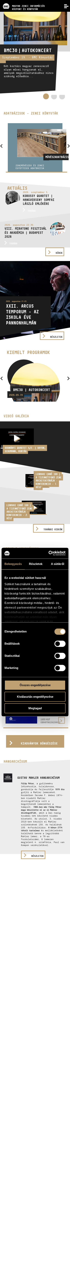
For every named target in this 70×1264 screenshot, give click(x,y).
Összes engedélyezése (35, 685)
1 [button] (46, 96)
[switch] (60, 644)
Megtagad (35, 708)
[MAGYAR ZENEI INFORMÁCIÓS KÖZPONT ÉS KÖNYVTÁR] (22, 1)
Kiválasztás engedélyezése (35, 696)
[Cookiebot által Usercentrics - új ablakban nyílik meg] (49, 553)
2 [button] (54, 98)
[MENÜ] (64, 6)
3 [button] (62, 98)
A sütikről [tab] (57, 564)
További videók (52, 529)
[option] (35, 53)
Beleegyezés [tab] (13, 564)
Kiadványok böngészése (39, 743)
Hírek (59, 252)
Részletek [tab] (35, 564)
